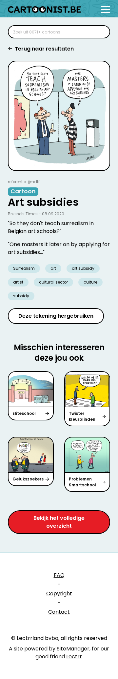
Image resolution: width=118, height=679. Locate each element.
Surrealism (24, 268)
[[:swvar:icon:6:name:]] (101, 32)
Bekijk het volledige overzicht (59, 522)
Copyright (59, 593)
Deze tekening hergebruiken (55, 316)
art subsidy (83, 268)
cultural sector (53, 282)
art (53, 268)
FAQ (59, 575)
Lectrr (74, 656)
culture (90, 282)
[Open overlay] (105, 9)
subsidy (21, 296)
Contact (59, 612)
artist (18, 282)
